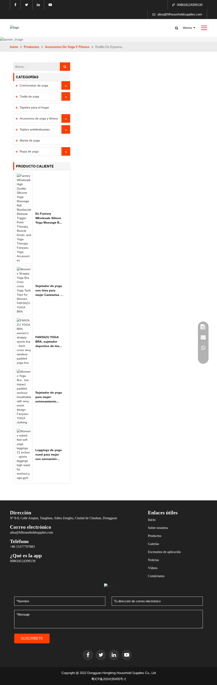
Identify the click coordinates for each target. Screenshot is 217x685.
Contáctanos (156, 576)
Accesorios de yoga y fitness (67, 47)
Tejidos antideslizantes (35, 129)
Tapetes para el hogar (34, 107)
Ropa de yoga (29, 151)
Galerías (153, 544)
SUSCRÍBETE (32, 638)
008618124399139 (189, 5)
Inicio (14, 47)
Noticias (153, 560)
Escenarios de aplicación (164, 552)
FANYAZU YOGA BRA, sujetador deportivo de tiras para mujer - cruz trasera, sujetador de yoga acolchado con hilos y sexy (49, 341)
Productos (31, 47)
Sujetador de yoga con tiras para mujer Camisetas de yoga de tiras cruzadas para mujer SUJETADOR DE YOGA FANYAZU (49, 290)
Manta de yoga (30, 140)
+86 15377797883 (22, 546)
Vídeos (152, 568)
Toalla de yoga (29, 96)
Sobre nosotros (158, 528)
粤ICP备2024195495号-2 (108, 679)
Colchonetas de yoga (34, 85)
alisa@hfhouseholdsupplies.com (179, 14)
